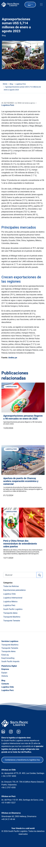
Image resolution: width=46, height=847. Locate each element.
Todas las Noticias (11, 586)
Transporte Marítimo (11, 617)
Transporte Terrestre (11, 621)
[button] (30, 4)
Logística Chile (9, 594)
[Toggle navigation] (41, 4)
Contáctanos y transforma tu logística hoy (22, 760)
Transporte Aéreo (10, 613)
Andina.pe (12, 357)
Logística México (10, 601)
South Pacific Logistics (12, 609)
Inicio (5, 84)
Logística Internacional (12, 598)
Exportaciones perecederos (14, 590)
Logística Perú (7, 105)
